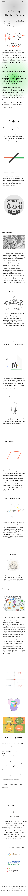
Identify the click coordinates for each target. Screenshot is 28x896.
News (24, 1)
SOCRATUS (6, 1)
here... (10, 107)
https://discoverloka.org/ (9, 388)
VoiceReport (6, 423)
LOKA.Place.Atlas (12, 537)
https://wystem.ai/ (17, 141)
